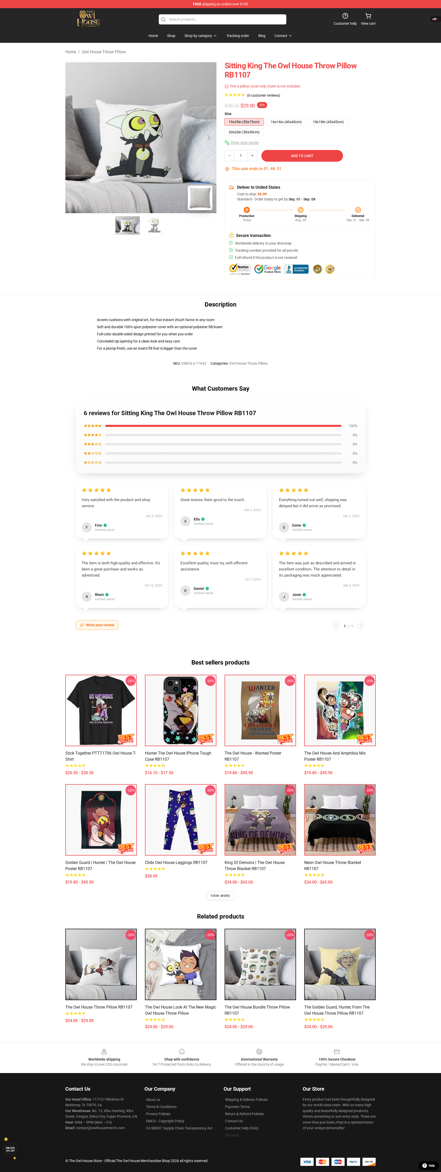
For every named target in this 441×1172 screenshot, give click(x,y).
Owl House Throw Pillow (104, 51)
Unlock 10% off (10, 1149)
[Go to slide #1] (127, 225)
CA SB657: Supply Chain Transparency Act (179, 1128)
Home (70, 51)
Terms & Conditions (161, 1107)
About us (153, 1100)
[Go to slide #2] (154, 225)
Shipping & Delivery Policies (246, 1100)
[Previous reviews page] (336, 626)
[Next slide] (208, 137)
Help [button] (432, 1165)
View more (220, 896)
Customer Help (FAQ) (242, 1128)
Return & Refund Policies (244, 1114)
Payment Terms (237, 1107)
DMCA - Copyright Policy (165, 1121)
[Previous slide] (73, 137)
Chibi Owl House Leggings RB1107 (176, 862)
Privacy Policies (158, 1114)
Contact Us (234, 1121)
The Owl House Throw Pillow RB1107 (98, 1007)
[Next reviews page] (360, 626)
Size (228, 114)
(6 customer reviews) (263, 95)
